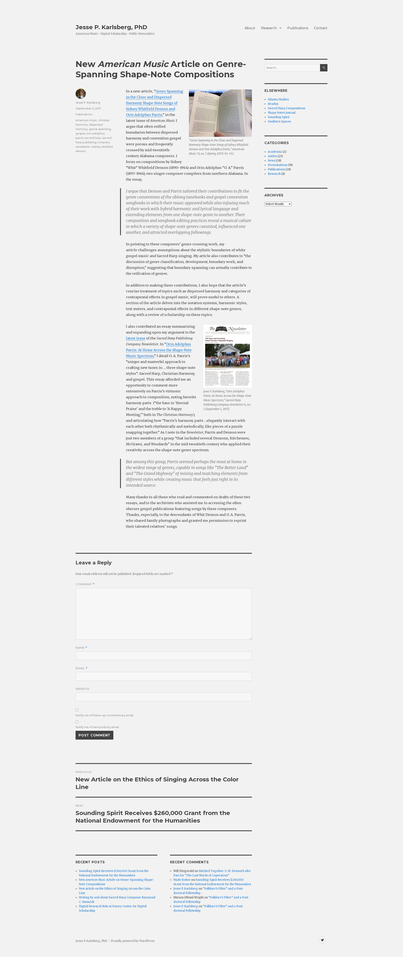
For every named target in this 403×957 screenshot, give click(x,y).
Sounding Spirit (278, 117)
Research (269, 28)
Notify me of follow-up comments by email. (105, 715)
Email (82, 668)
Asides (272, 156)
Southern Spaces (279, 121)
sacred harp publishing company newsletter (93, 142)
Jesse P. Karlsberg (88, 102)
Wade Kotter (182, 880)
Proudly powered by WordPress (132, 941)
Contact (320, 28)
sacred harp (92, 137)
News (271, 160)
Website (82, 688)
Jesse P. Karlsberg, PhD (111, 27)
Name (81, 647)
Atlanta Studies (278, 99)
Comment (85, 584)
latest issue (135, 338)
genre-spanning (100, 129)
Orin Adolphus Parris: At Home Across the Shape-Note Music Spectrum (159, 350)
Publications (297, 28)
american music (86, 120)
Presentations (277, 165)
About (250, 28)
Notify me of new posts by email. (97, 727)
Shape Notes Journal (282, 112)
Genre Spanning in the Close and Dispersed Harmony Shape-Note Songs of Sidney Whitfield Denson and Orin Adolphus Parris (154, 103)
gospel (80, 133)
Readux (273, 104)
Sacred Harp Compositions (286, 108)
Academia (275, 152)
